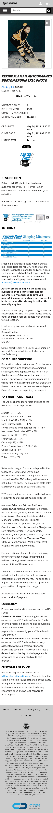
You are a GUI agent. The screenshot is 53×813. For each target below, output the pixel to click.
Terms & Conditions (12, 709)
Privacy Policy (34, 709)
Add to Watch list (28, 96)
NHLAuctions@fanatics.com (16, 676)
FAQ (48, 709)
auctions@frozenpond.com (15, 282)
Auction (31, 140)
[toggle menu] (5, 10)
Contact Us (26, 715)
